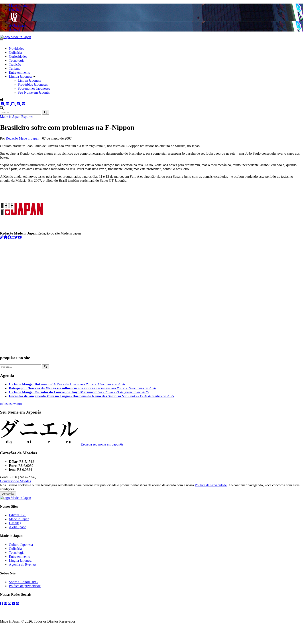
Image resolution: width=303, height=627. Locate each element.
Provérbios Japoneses (33, 84)
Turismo (14, 68)
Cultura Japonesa (21, 544)
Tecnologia (16, 60)
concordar (8, 493)
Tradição (15, 64)
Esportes (27, 116)
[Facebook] (9, 237)
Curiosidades (18, 56)
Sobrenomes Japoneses (34, 88)
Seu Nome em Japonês (34, 92)
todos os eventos (11, 404)
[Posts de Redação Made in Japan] (2, 237)
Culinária (15, 52)
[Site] (6, 237)
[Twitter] (16, 237)
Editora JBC (17, 515)
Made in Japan (10, 116)
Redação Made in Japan (22, 138)
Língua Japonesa (20, 76)
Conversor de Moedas (15, 481)
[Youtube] (20, 237)
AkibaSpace (17, 527)
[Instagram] (12, 237)
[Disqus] (151, 294)
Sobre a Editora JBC (23, 582)
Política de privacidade (25, 586)
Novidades (16, 48)
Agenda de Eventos (22, 564)
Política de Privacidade (211, 485)
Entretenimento (19, 72)
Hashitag (15, 523)
